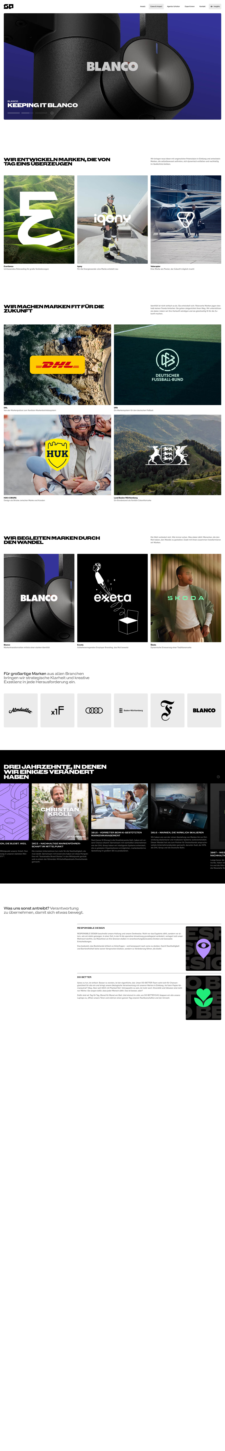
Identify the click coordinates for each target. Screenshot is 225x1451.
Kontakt (202, 6)
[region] (112, 826)
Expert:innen (190, 6)
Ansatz (142, 6)
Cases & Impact (156, 6)
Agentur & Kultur (173, 6)
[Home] (8, 6)
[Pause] (218, 777)
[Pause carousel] (52, 113)
